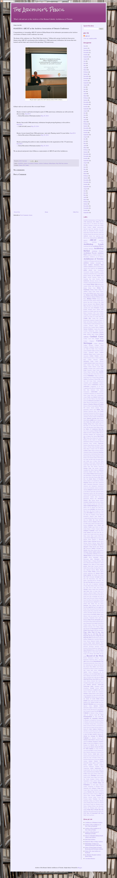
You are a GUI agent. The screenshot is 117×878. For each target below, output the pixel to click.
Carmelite (101, 347)
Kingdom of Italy (95, 514)
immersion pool (87, 486)
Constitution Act (92, 393)
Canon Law (89, 332)
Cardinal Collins (99, 338)
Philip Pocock (91, 619)
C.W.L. (94, 313)
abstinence (90, 225)
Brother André (100, 309)
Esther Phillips (87, 420)
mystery (101, 569)
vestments (98, 795)
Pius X (102, 621)
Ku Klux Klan (91, 518)
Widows (85, 806)
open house (86, 591)
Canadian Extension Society (91, 325)
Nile (87, 578)
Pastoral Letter (100, 612)
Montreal (86, 564)
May (85, 65)
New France (100, 575)
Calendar (101, 313)
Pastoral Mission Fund (88, 614)
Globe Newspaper (96, 459)
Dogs (102, 409)
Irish (94, 502)
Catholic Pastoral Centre (89, 363)
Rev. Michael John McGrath (97, 665)
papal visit (101, 607)
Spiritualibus (86, 707)
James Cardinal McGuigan (90, 505)
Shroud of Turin (95, 693)
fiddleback (94, 432)
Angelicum (98, 236)
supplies (94, 763)
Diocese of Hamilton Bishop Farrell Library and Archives (94, 836)
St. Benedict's (86, 720)
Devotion (101, 400)
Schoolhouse (86, 688)
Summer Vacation (98, 761)
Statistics (94, 755)
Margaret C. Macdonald (98, 539)
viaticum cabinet (92, 797)
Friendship (97, 447)
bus (99, 311)
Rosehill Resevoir (87, 668)
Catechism (97, 350)
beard (102, 279)
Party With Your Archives (62, 163)
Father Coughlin (95, 423)
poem (96, 623)
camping (101, 314)
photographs (97, 619)
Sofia (102, 702)
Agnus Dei (90, 229)
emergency (91, 416)
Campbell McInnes (96, 314)
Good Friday (101, 461)
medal (94, 552)
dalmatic (95, 397)
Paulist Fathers (96, 614)
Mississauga (86, 559)
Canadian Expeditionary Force (97, 323)
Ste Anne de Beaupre (92, 757)
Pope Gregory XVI (92, 630)
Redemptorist (91, 658)
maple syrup (101, 537)
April (85, 67)
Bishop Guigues (100, 291)
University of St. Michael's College (92, 788)
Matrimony (88, 548)
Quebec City (100, 648)
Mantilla (89, 537)
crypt (92, 397)
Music (97, 569)
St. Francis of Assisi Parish (96, 725)
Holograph (99, 473)
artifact (85, 270)
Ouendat (85, 594)
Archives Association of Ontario (31, 163)
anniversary (100, 238)
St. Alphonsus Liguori (92, 715)
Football (100, 438)
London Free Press (99, 530)
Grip (93, 468)
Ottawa (101, 593)
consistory (101, 391)
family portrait (95, 422)
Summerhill (86, 763)
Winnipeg (92, 808)
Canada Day (87, 318)
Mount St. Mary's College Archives (94, 841)
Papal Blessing (100, 605)
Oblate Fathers (91, 585)
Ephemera (89, 418)
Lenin (95, 523)
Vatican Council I (90, 793)
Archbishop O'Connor (98, 251)
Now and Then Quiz (88, 582)
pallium (85, 603)
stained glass (96, 754)
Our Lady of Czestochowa (92, 594)
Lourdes (85, 534)
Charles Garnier (99, 370)
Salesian (88, 681)
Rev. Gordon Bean (87, 665)
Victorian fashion (88, 799)
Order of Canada (93, 591)
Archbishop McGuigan (88, 248)
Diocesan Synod (90, 402)
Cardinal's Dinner (99, 345)
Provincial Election (88, 648)
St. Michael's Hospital (92, 741)
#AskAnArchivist (92, 220)
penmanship (86, 618)
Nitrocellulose (92, 578)
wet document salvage (98, 804)
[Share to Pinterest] (37, 161)
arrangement (100, 268)
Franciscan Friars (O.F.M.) (90, 443)
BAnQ (102, 273)
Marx (102, 545)
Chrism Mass (96, 373)
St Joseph (87, 711)
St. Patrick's (95, 743)
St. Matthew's (99, 734)
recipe (85, 656)
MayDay (85, 550)
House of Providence (98, 479)
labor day (86, 520)
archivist (95, 266)
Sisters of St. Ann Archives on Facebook (92, 851)
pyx (97, 648)
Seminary (86, 693)
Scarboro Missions (91, 684)
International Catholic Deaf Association (93, 496)
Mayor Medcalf (94, 550)
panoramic (86, 605)
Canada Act (92, 316)
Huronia (90, 482)
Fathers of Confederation (92, 429)
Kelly (97, 512)
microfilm (94, 555)
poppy (100, 637)
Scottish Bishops (99, 688)
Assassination (100, 270)
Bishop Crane (91, 288)
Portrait (90, 639)
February (86, 72)
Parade (85, 609)
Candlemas (101, 331)
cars (84, 348)
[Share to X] (34, 161)
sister (99, 697)
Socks (100, 702)
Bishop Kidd (86, 293)
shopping (90, 693)
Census (94, 368)
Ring (85, 666)
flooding (94, 438)
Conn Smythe (100, 390)
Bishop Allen (94, 284)
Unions (102, 786)
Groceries (101, 468)
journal (85, 512)
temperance (91, 766)
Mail (102, 536)
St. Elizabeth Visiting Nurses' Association (93, 723)
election (101, 415)
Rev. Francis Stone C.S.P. (98, 663)
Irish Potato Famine (99, 502)
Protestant (86, 646)
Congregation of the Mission (89, 388)
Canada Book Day (99, 316)
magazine (101, 534)
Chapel (94, 370)
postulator (86, 643)
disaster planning (95, 407)
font (97, 438)
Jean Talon (98, 507)
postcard (101, 641)
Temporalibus (86, 768)
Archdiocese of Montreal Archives (93, 822)
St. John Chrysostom (93, 731)
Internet (93, 500)
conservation (94, 391)
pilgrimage (98, 621)
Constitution (86, 393)
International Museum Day (90, 498)
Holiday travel (93, 473)
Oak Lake (86, 584)
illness (96, 482)
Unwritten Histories (90, 858)
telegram (90, 764)
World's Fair (100, 811)
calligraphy (86, 314)
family (99, 420)
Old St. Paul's (92, 587)
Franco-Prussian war (92, 445)
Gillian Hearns (52, 163)
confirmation (86, 386)
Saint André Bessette (96, 677)
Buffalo (92, 311)
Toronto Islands (87, 777)
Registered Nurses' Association (96, 659)
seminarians (101, 691)
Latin (98, 521)
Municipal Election (90, 569)
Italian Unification (88, 504)
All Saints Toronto (87, 234)
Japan (98, 505)
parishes (89, 610)
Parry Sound (93, 610)
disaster (88, 407)
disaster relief (93, 409)
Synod (98, 763)
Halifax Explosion (94, 470)
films (98, 432)
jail (96, 504)
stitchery (99, 757)
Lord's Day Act (100, 532)
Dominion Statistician (88, 411)
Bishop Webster (93, 300)
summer (90, 761)
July (85, 61)
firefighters (91, 434)
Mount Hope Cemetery (93, 566)
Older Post (75, 212)
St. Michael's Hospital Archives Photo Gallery (93, 855)
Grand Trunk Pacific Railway (90, 464)
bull (97, 311)
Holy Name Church (99, 475)
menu (102, 552)
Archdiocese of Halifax (92, 255)
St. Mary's (86, 734)
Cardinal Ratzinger (88, 345)
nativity (89, 575)
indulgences (90, 489)
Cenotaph (90, 368)
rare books (96, 653)
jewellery (92, 509)
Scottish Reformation (88, 690)
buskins (101, 311)
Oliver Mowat (100, 587)
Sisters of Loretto (90, 698)
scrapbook (95, 690)
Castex (92, 350)
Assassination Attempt (88, 272)
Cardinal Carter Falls (89, 338)
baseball (89, 277)
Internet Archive (99, 500)
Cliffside (96, 379)
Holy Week (100, 477)
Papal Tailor (95, 607)
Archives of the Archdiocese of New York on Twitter (93, 829)
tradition (95, 781)
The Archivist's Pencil (39, 9)
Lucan (95, 534)
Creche (88, 397)
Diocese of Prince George (89, 406)
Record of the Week (95, 655)
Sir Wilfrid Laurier (94, 697)
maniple (85, 537)
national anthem (99, 571)
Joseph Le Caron (99, 511)
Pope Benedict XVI (96, 628)
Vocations (95, 799)
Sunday (90, 763)
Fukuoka (101, 447)
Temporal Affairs (99, 766)
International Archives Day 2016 (91, 493)
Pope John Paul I (100, 630)
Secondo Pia (95, 691)
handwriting (86, 472)
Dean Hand (98, 399)
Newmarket (92, 577)
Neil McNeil (94, 575)
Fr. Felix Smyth (91, 439)
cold (87, 381)
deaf (87, 399)
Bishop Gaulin (92, 291)
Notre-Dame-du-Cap (91, 580)
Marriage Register (88, 543)
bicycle (99, 282)
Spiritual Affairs (88, 706)
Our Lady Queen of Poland (98, 600)
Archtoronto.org (100, 266)
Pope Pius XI (100, 635)
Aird (100, 229)
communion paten (88, 383)
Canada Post (95, 318)
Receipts (101, 653)
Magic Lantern (87, 536)
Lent (98, 523)
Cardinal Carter (96, 336)
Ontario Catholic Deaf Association (96, 589)
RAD (97, 652)
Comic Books (93, 381)
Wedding (89, 802)
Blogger (80, 867)
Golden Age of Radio (91, 461)
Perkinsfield (92, 618)
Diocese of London (98, 404)
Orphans (95, 593)
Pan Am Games (99, 603)
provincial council (99, 646)
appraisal (85, 240)
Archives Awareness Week (95, 265)
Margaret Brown (87, 539)
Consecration (86, 391)
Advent (94, 227)
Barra (102, 275)
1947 (100, 222)
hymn (94, 482)
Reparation (86, 663)
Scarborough (100, 684)
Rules (92, 670)
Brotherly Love (87, 311)
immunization (100, 486)
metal (85, 553)
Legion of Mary (91, 523)
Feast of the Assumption (89, 431)
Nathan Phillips (92, 571)
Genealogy (101, 452)
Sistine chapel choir (91, 700)
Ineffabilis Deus (96, 489)
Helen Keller (96, 472)
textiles (92, 768)
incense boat (86, 488)
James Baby (100, 504)
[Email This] (31, 161)
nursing (97, 582)
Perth (96, 618)
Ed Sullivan (96, 413)
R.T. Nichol (92, 652)
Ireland (90, 502)
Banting (85, 275)
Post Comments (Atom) (26, 215)
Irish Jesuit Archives (90, 839)
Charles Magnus (87, 372)
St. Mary (101, 732)
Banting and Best (92, 275)
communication (100, 381)
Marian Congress (88, 541)
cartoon (85, 350)
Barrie (85, 277)
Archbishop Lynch (93, 244)
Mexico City (101, 553)
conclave (89, 384)
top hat (88, 775)
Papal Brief (86, 607)
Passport (94, 612)
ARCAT (87, 36)
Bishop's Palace (100, 300)
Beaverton (92, 281)
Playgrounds (88, 623)
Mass (98, 546)
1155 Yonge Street (99, 220)
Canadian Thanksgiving (89, 331)
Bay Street (92, 279)
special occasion (97, 704)
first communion (97, 434)
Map (92, 537)
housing (85, 480)
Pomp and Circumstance (97, 625)
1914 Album (96, 222)
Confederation (95, 384)
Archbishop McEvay (98, 246)
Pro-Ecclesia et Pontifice (98, 644)
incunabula (101, 488)
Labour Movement (99, 520)
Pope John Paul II (90, 632)
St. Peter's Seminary (98, 750)
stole (102, 757)
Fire (100, 432)
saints (85, 681)
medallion (98, 552)
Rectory (85, 658)
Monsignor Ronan (90, 562)
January (85, 48)
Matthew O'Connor (96, 548)
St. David (91, 722)
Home (46, 212)
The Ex (92, 770)
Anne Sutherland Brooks (92, 238)
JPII (88, 512)
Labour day (91, 520)
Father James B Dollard (98, 425)
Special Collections (88, 704)
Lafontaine (90, 521)
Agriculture (96, 229)
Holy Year (86, 479)
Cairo (98, 313)
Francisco (86, 445)
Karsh (94, 512)
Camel (90, 314)
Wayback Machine (99, 801)
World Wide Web (87, 811)
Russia (95, 670)
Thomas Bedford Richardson (89, 771)
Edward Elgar (86, 415)
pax (92, 616)
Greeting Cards (87, 468)
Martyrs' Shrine (97, 545)
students (101, 759)
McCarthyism (100, 550)
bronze (94, 309)
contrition (98, 393)
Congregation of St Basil (97, 386)
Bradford (85, 309)
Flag (91, 438)
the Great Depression (98, 770)
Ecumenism (91, 413)
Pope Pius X (93, 635)
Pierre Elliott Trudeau (88, 621)
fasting (89, 423)
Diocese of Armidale (98, 402)
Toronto (93, 775)
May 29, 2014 (45, 116)
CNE (99, 379)
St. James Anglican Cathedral (94, 729)
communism (95, 383)
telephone (101, 764)
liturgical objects (99, 529)
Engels (85, 418)
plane (85, 623)
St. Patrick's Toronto (93, 747)
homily (90, 479)
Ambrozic (86, 236)
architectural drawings (99, 261)
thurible (99, 773)
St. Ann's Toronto (97, 716)
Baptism (98, 275)
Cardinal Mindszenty (98, 343)
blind (88, 306)
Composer (101, 383)
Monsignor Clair (98, 559)
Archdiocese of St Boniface (96, 256)
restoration (90, 663)
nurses (94, 582)
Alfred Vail (101, 232)
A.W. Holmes (100, 223)
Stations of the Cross (88, 755)
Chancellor (89, 370)
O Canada (101, 582)
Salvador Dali (94, 681)
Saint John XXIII (94, 679)
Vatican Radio (87, 795)
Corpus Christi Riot (91, 395)
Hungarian (86, 482)
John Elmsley (98, 509)
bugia (95, 311)
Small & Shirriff (99, 700)
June (85, 46)
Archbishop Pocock (90, 253)
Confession (101, 384)
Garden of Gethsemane (93, 452)
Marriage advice (100, 541)
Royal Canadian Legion (96, 668)
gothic (94, 463)
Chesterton (86, 373)
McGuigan (86, 552)
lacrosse (85, 521)
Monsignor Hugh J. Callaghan (90, 561)
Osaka (98, 593)
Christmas (91, 375)
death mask (86, 400)
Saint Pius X (100, 679)
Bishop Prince (100, 298)
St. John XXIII (100, 731)
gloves (102, 459)
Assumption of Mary (98, 272)
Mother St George (96, 564)
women (85, 809)
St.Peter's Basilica (88, 754)
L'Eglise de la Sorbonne (98, 518)
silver (85, 695)
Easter (101, 411)
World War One (99, 809)
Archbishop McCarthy (88, 246)
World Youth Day (94, 811)
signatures (101, 693)
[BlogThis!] (32, 161)
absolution (86, 225)
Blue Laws (91, 306)
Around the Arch (94, 268)
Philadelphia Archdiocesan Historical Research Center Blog (93, 844)
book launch (91, 307)
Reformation (86, 659)
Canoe (85, 332)
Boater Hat (98, 306)
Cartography (100, 348)
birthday (88, 284)
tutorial (90, 783)
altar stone (96, 234)
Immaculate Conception (98, 484)
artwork (90, 270)
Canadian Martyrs (95, 327)
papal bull (91, 607)
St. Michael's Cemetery (95, 738)
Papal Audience (92, 605)
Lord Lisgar (93, 532)
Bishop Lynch (89, 295)
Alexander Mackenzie (93, 232)
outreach (96, 602)
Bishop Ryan (86, 300)
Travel (102, 781)
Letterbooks (90, 525)
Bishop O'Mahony (96, 297)
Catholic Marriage (99, 361)
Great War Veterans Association (95, 466)
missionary (95, 557)
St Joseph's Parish (93, 711)
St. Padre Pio (89, 743)
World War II (90, 809)
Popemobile (93, 637)
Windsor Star (86, 808)
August (85, 59)
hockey (88, 473)
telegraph (96, 764)
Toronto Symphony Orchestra (92, 779)
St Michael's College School (95, 713)
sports (90, 707)
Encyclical (101, 416)
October (86, 54)
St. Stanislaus (92, 752)
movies (85, 568)
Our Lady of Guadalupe (92, 596)
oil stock (100, 585)
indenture (85, 489)
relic (85, 661)
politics (90, 625)
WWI (85, 813)
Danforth (99, 397)
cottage (85, 397)
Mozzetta (89, 568)
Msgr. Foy (93, 568)
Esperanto (101, 418)
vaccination (101, 790)
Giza (85, 459)
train (99, 781)
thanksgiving (98, 768)
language (95, 521)
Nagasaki (85, 571)
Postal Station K (99, 639)
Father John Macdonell (88, 427)
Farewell (101, 422)
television (86, 766)
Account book (96, 225)
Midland (98, 555)
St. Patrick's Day (92, 745)
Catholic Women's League (94, 366)
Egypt (95, 415)
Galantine (101, 450)
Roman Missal (89, 666)
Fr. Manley (91, 441)
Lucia (98, 534)
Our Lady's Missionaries (88, 602)
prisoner (91, 644)
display (98, 409)
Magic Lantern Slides (96, 536)
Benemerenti (95, 282)
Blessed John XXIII (98, 302)
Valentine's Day (91, 792)
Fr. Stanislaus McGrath (98, 441)
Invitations (86, 502)
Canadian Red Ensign (99, 329)
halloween (101, 470)
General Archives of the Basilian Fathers (92, 454)
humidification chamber (98, 480)
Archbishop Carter (97, 242)
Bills (102, 282)
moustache (101, 566)
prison (88, 644)
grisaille (97, 468)
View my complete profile (90, 38)
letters (95, 525)
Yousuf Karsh (91, 815)
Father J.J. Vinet (89, 425)
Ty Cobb (93, 784)
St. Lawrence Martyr (88, 732)
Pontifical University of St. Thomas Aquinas (93, 626)
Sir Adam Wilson (95, 695)
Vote (99, 799)
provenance (91, 646)
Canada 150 (86, 316)
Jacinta (93, 504)
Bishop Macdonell (98, 295)
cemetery (86, 368)
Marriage (94, 541)
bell (100, 281)
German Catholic (93, 457)
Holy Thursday (95, 477)
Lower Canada (90, 534)
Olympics (86, 589)
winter (96, 808)
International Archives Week (97, 495)
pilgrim (94, 621)
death (102, 399)
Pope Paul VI (99, 634)
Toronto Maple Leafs (95, 777)
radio (99, 652)
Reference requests (99, 658)
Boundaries (96, 307)
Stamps (101, 754)
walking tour (92, 801)
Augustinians (86, 273)
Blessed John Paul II (89, 302)
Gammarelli (86, 452)
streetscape (97, 759)
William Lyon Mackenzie (97, 806)
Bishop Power (91, 299)
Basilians (94, 277)
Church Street (86, 377)
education (101, 413)
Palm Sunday (91, 603)
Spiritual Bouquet (98, 706)
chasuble (101, 372)
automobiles (91, 273)
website (85, 802)
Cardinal (96, 334)
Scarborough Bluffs (88, 686)
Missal (90, 557)
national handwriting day (89, 573)
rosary (98, 666)
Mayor (89, 550)
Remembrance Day (98, 661)
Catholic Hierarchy (93, 359)
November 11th (100, 580)
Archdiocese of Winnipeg (89, 261)
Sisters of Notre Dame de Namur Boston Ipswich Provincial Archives (94, 848)
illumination (89, 484)
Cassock (89, 350)
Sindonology (88, 695)
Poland (99, 623)
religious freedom (89, 661)
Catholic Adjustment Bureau (91, 352)
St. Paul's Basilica (88, 748)
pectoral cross (96, 616)
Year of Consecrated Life (93, 813)
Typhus (97, 784)
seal (99, 690)
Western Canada (89, 804)
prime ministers (96, 643)
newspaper (97, 577)
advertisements (100, 227)
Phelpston (86, 619)
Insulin (102, 491)
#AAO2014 (20, 163)
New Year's (86, 577)
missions (101, 557)
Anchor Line (92, 236)
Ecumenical (86, 413)
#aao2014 (28, 114)
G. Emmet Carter (94, 448)
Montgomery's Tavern (98, 562)
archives (86, 263)
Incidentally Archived (94, 488)
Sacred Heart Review (95, 675)
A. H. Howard (93, 223)
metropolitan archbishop (92, 553)
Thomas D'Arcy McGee (92, 773)
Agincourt (86, 229)
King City (88, 514)
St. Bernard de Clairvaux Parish (96, 720)
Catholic (101, 350)
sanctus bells (97, 682)
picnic (102, 619)
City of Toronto (93, 377)
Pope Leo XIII (91, 634)
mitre (91, 559)
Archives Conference (43, 163)
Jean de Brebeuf (91, 507)
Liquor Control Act (96, 527)
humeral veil (90, 480)
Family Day (89, 422)
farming (85, 423)
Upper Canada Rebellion (92, 790)
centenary (98, 368)
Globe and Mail (89, 459)
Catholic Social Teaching (93, 365)
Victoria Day (100, 797)
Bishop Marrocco (88, 297)
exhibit (91, 420)
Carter (96, 348)
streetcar (93, 759)
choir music (90, 373)
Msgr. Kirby (98, 568)
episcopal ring (95, 418)
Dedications (91, 400)
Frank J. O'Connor (87, 447)
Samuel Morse (91, 682)
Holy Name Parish (87, 477)
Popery (97, 637)
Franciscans (100, 443)
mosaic (89, 564)
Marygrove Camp (88, 546)
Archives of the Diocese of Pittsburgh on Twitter (92, 832)
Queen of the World (96, 650)
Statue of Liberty (99, 755)
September (86, 57)
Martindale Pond (90, 545)
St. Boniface (86, 722)
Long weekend (87, 532)
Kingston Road (93, 516)
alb (87, 230)
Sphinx (102, 704)
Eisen (98, 415)
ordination (90, 593)
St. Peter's (91, 750)
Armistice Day (87, 268)
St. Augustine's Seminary (96, 718)
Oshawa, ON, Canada (24, 165)
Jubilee (91, 512)
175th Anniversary (88, 222)
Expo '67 (95, 420)
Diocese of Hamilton (88, 404)
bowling (101, 307)
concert (85, 384)
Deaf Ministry (92, 399)
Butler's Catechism (88, 313)
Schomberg (97, 686)
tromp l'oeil (86, 783)
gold (84, 461)
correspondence (100, 395)
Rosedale (101, 666)
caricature (96, 347)
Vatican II (101, 793)
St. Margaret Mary (96, 732)
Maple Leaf (95, 537)
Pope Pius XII (87, 637)
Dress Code (96, 411)
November (86, 52)
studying (85, 761)
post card (94, 639)
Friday (93, 447)
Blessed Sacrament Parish (89, 304)
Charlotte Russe (94, 372)
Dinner (85, 402)
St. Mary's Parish (92, 734)
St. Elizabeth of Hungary (98, 722)
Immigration (94, 486)
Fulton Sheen (86, 448)
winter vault (100, 808)
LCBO (86, 523)
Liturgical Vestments (89, 530)
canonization (95, 332)
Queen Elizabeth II (88, 650)
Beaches (98, 279)
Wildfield (90, 806)
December (86, 50)
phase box (101, 618)
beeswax (96, 281)
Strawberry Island (87, 759)
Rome (94, 666)
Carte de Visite (90, 348)
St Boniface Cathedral (97, 707)
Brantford (90, 309)
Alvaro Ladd (100, 234)
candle (96, 331)
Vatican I (96, 793)
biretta (85, 284)
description (96, 400)
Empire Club (96, 416)
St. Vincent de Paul (99, 752)
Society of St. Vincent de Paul (91, 702)
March (85, 70)
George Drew (89, 456)
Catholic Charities (94, 356)
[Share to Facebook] (35, 161)
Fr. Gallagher (99, 439)
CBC (102, 366)
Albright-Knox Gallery (94, 230)
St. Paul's (101, 747)
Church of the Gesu (99, 375)
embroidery (86, 416)
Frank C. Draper (100, 445)
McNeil (90, 552)
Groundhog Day (87, 470)
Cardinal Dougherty (89, 341)
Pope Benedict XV (87, 628)
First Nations (94, 436)
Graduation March (99, 463)
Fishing (87, 438)
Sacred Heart (97, 674)
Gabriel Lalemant (95, 450)
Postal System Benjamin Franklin (91, 641)
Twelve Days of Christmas (93, 784)
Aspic (95, 270)
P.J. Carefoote (100, 602)
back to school (98, 273)
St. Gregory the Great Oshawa (96, 727)
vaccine (85, 792)
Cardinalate (86, 347)
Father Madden (97, 427)
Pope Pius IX (87, 635)
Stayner (85, 757)
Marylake (94, 546)
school (102, 686)
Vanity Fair (97, 792)
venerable (93, 795)
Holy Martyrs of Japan (90, 475)
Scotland (92, 688)
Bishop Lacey (93, 293)
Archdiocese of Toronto (93, 258)
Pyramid (94, 648)
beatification (86, 281)
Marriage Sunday (96, 543)
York (87, 815)
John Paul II (92, 511)
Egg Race (92, 415)
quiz (89, 652)
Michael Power (87, 555)
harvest (90, 472)
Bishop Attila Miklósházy (94, 286)
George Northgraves (96, 456)
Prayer (89, 643)
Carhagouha (91, 347)
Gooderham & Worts (88, 463)
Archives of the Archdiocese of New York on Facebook (93, 825)
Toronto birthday (100, 775)
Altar (92, 234)
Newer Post (17, 212)
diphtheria (97, 406)
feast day (101, 429)
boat (95, 306)
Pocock (92, 623)
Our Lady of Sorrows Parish (96, 598)
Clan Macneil (91, 379)
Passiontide (90, 612)
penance (101, 616)
